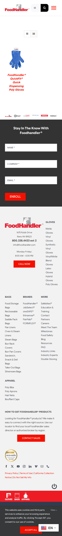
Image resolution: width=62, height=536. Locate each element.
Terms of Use (26, 473)
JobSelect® (29, 307)
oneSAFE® (28, 311)
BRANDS (27, 296)
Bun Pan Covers (13, 351)
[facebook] (6, 466)
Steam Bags (11, 339)
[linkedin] (30, 466)
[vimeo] (36, 466)
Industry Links (48, 351)
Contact (45, 315)
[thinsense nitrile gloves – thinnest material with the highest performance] (35, 116)
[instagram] (24, 466)
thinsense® (28, 315)
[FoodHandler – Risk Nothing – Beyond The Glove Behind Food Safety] (24, 218)
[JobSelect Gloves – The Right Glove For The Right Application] (17, 115)
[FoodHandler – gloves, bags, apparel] (17, 493)
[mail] (42, 466)
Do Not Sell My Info (22, 477)
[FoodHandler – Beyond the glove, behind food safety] (8, 116)
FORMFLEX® (29, 323)
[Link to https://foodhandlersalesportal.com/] (54, 486)
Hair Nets (10, 395)
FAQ (43, 347)
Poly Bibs (9, 387)
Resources (46, 343)
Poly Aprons (11, 391)
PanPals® (27, 319)
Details (16, 59)
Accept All (31, 530)
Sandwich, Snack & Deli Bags (11, 359)
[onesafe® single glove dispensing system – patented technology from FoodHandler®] (26, 116)
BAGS (8, 296)
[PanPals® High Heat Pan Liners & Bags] (44, 116)
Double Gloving (49, 359)
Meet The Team (49, 327)
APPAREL (10, 380)
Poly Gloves (52, 284)
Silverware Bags (13, 371)
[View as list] (34, 34)
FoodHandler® (30, 303)
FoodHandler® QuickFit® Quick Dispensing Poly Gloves (16, 82)
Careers (45, 323)
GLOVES (50, 222)
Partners (45, 319)
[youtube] (18, 466)
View (53, 510)
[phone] (48, 466)
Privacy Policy (11, 473)
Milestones (46, 331)
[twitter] (12, 466)
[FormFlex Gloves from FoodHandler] (53, 116)
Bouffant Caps (12, 399)
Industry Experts (49, 355)
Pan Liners (10, 327)
